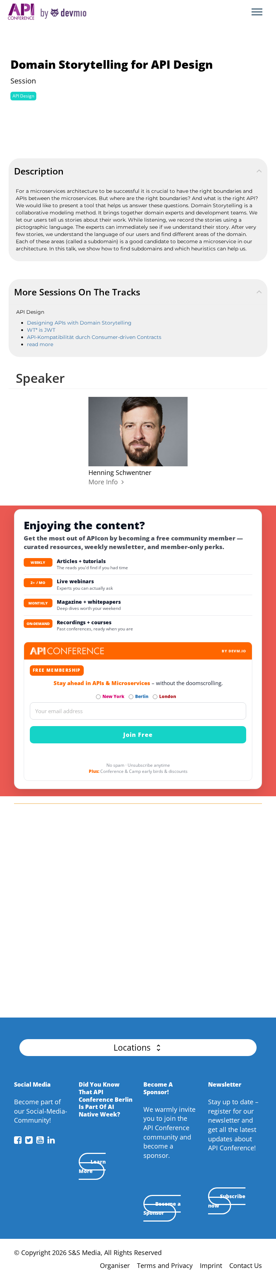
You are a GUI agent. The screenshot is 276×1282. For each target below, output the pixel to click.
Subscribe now (226, 1201)
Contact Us (245, 1265)
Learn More (92, 1166)
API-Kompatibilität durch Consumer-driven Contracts (94, 337)
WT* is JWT (41, 330)
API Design (23, 96)
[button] (138, 1047)
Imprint (211, 1265)
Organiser (115, 1265)
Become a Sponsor (162, 1208)
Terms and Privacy (165, 1265)
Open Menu (256, 12)
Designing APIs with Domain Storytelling (79, 323)
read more (40, 344)
